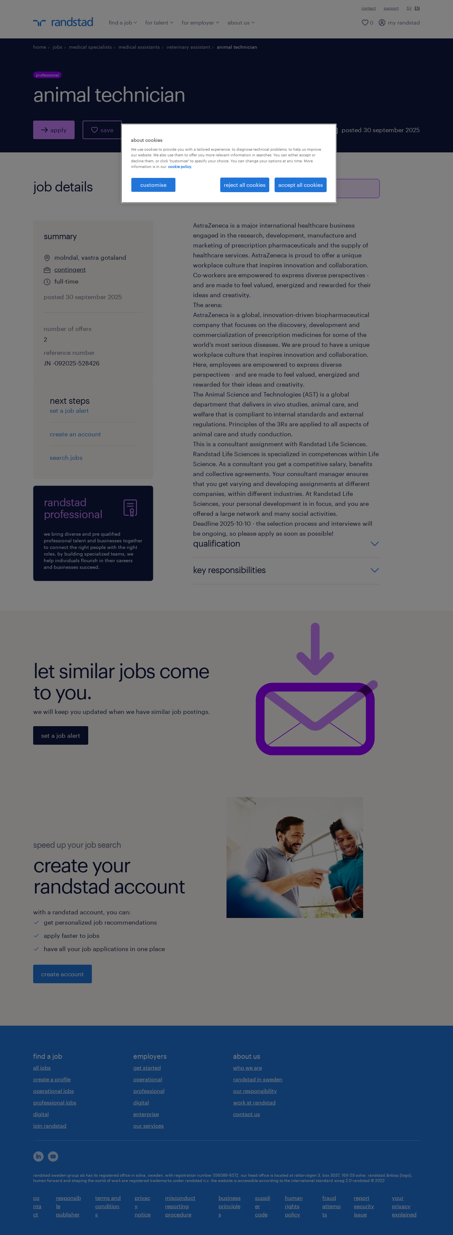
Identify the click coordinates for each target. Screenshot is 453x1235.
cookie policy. (180, 166)
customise (153, 185)
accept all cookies (300, 185)
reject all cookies (245, 185)
